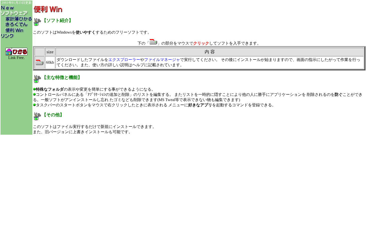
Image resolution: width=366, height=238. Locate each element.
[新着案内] (8, 9)
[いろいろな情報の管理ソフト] (14, 26)
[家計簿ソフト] (16, 20)
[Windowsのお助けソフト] (12, 32)
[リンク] (7, 37)
